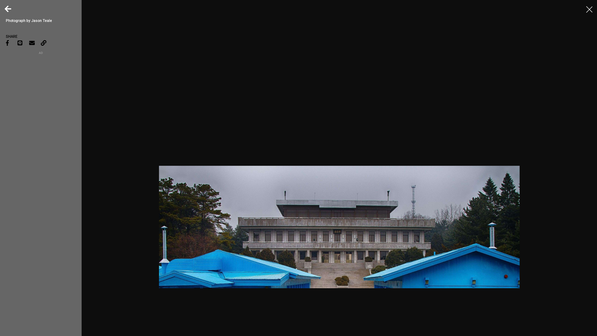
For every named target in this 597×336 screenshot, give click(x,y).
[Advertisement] (41, 84)
